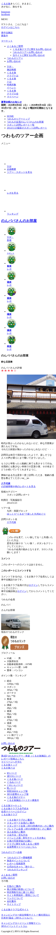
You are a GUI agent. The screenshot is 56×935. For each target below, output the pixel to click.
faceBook (5, 14)
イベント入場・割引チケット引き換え (26, 838)
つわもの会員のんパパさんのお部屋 (25, 122)
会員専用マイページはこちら (22, 847)
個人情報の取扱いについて (20, 889)
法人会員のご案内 (16, 832)
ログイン (33, 585)
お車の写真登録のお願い (19, 841)
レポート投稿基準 (16, 863)
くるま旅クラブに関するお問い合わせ (32, 49)
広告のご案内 (14, 886)
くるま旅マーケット (11, 805)
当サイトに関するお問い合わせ (29, 55)
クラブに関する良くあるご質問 (23, 844)
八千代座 (11, 522)
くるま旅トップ (9, 765)
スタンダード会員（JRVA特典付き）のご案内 (30, 826)
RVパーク (12, 773)
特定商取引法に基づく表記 (20, 892)
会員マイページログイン (13, 811)
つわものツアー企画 (11, 852)
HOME (10, 116)
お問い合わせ (14, 61)
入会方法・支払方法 (17, 835)
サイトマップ (14, 904)
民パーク (11, 788)
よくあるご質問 (15, 46)
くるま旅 (5, 3)
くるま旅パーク (15, 779)
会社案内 (11, 901)
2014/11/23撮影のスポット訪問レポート (27, 128)
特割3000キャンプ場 (17, 791)
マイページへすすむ (11, 762)
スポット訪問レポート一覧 (20, 125)
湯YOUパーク (14, 776)
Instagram (5, 12)
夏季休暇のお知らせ (11, 102)
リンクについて (15, 898)
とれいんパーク (15, 785)
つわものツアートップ (18, 119)
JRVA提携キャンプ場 (17, 794)
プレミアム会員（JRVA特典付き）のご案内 (29, 829)
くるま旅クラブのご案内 (19, 820)
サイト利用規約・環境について (23, 895)
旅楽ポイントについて (18, 860)
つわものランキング (17, 869)
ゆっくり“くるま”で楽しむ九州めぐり (26, 514)
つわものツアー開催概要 (19, 857)
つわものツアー (15, 58)
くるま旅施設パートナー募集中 (23, 800)
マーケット (7, 41)
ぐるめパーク (14, 782)
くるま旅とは (8, 768)
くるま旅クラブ (9, 814)
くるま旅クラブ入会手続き (15, 808)
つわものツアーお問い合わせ (28, 52)
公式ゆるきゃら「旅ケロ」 (20, 866)
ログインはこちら (10, 27)
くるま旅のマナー (16, 797)
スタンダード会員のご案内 (20, 823)
